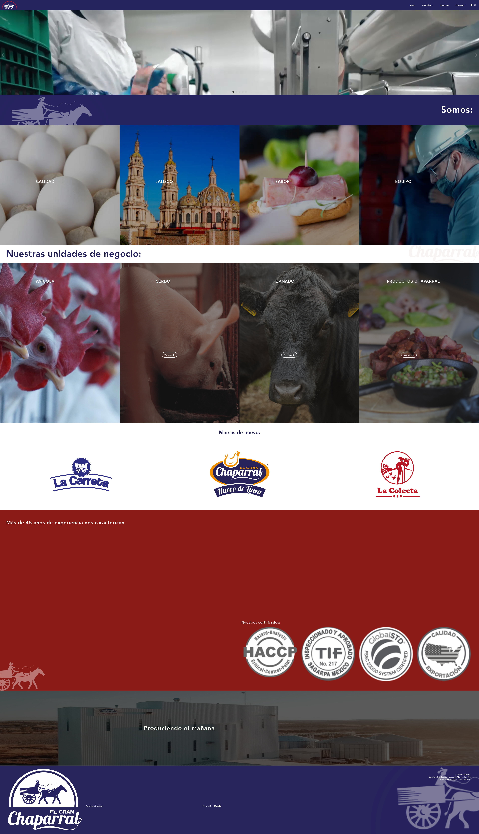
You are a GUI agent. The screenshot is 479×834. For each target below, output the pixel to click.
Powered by (207, 806)
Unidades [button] (426, 5)
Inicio (413, 5)
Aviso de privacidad (94, 806)
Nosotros (444, 5)
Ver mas (168, 355)
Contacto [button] (460, 5)
